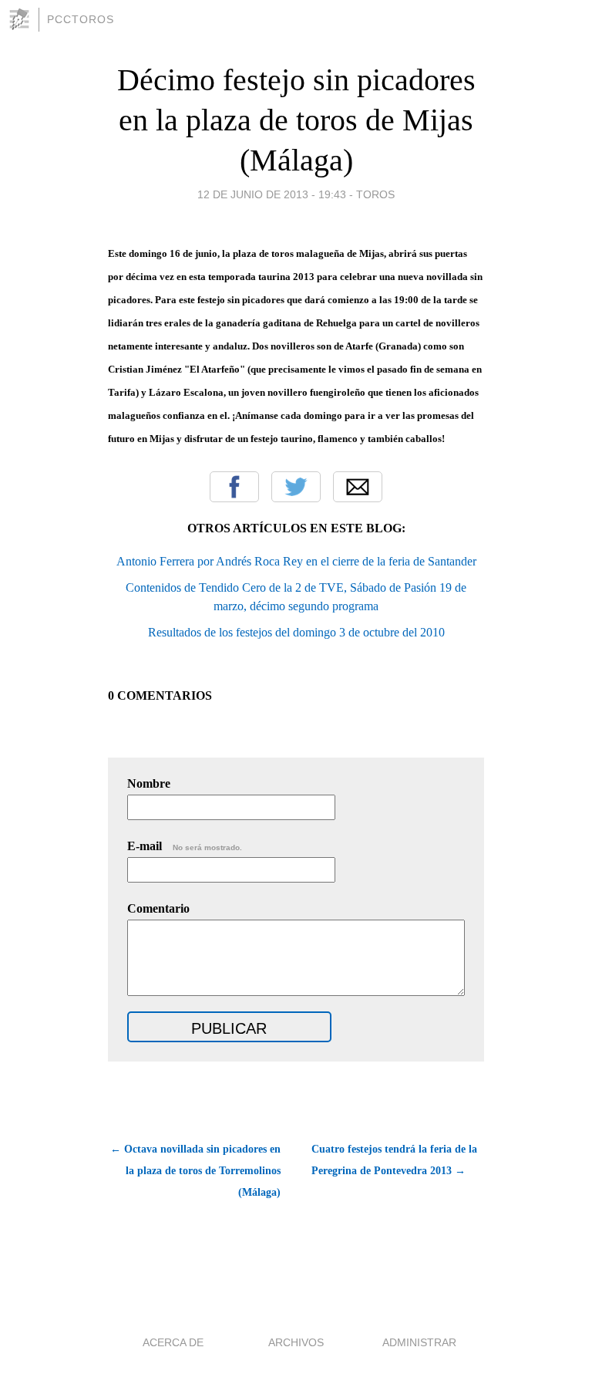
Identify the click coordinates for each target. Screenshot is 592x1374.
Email (357, 486)
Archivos (296, 1342)
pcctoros (80, 19)
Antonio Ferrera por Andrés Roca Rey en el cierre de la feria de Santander (296, 561)
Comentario (158, 908)
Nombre (148, 783)
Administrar (419, 1342)
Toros (375, 194)
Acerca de (173, 1342)
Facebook (234, 486)
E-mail (184, 845)
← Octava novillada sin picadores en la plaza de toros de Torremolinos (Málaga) (195, 1170)
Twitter (296, 486)
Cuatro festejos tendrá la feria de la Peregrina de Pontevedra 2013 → (394, 1160)
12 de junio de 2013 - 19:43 (271, 194)
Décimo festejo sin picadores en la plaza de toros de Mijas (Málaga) (296, 119)
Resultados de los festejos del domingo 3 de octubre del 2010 (296, 632)
